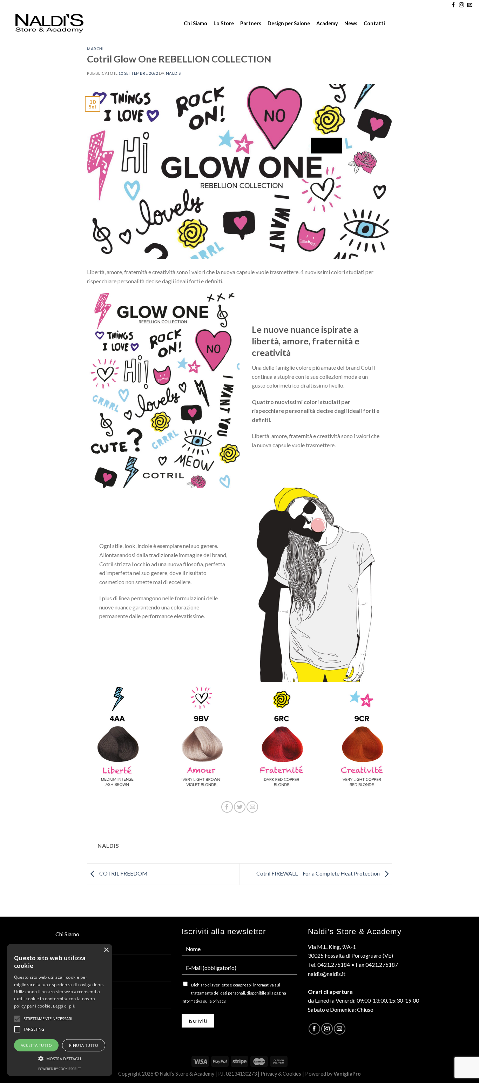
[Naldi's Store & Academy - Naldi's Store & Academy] (49, 23)
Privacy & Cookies (281, 1074)
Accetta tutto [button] (36, 1045)
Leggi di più (64, 1006)
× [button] (106, 950)
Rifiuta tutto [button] (83, 1045)
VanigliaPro (347, 1074)
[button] (59, 1058)
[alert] (59, 1010)
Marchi (95, 48)
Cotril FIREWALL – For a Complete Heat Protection (318, 873)
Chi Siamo (195, 23)
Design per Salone (289, 23)
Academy (327, 23)
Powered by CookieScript (59, 1069)
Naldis (173, 73)
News (350, 23)
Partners (250, 23)
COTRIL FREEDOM (123, 873)
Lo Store (224, 23)
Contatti (374, 23)
